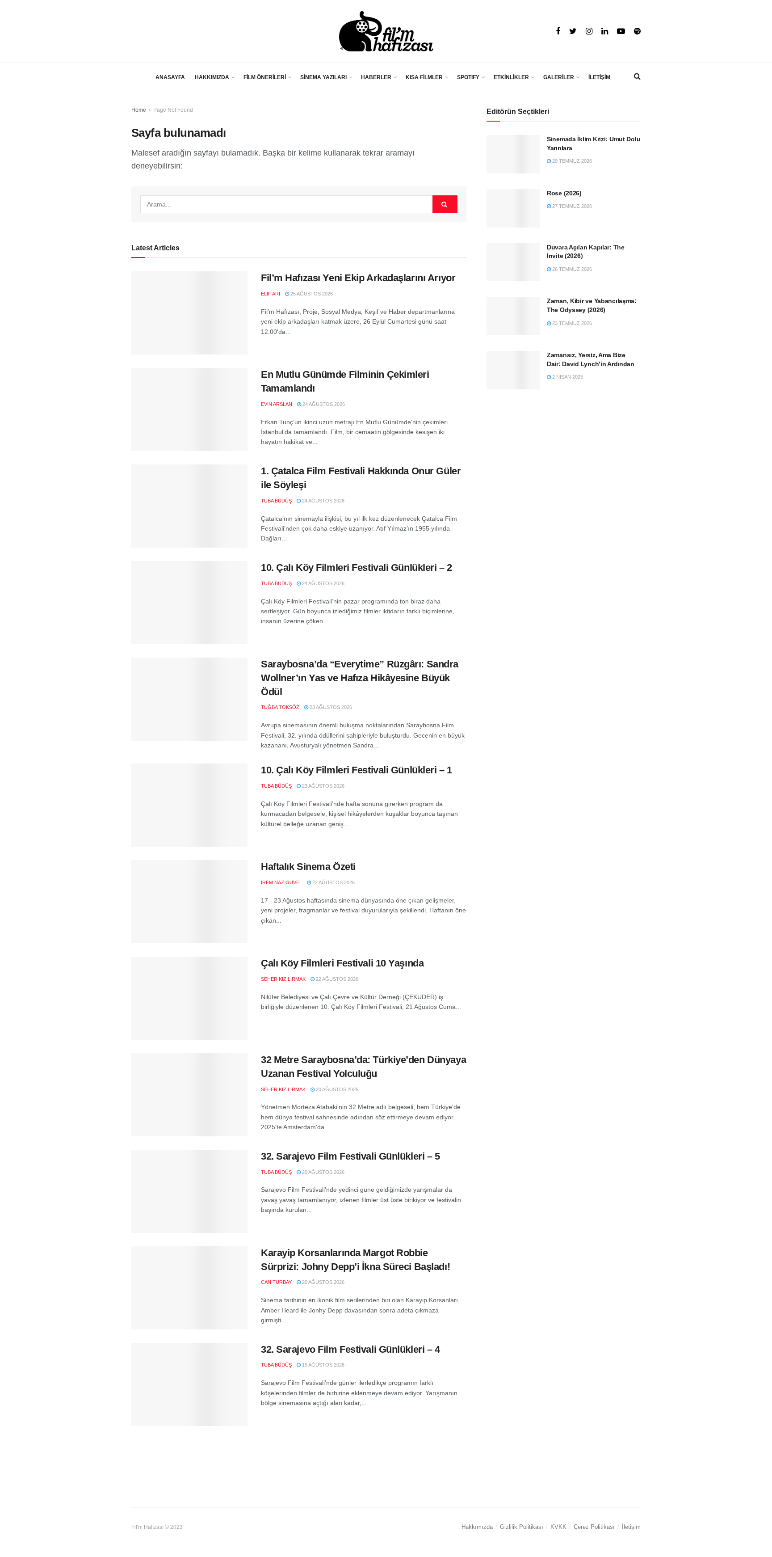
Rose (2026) (564, 193)
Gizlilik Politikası (521, 1526)
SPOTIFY (468, 77)
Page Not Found (173, 110)
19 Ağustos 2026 (322, 1364)
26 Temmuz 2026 (571, 269)
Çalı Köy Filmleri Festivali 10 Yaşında (342, 963)
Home (138, 110)
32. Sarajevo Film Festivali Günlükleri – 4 (350, 1349)
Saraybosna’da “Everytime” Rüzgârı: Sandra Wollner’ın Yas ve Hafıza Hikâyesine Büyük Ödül (359, 677)
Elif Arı (270, 293)
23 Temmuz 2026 (571, 323)
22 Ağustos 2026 (333, 882)
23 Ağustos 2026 (330, 707)
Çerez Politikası (594, 1526)
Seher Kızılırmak (283, 979)
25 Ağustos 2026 (311, 293)
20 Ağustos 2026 (336, 1089)
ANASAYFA (170, 77)
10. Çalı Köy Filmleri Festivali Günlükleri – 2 (356, 567)
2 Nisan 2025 (567, 377)
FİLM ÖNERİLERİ (264, 77)
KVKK (558, 1526)
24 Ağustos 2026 (323, 404)
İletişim (631, 1526)
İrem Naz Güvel (281, 882)
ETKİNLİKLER (511, 77)
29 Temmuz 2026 (571, 161)
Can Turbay (276, 1282)
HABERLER (376, 77)
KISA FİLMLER (424, 77)
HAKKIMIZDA (212, 77)
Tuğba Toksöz (280, 707)
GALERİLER (558, 77)
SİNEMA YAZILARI (323, 77)
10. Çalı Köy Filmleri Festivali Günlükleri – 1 (356, 770)
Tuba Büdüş (276, 500)
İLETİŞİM (599, 77)
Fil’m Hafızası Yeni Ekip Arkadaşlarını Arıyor (358, 277)
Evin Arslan (276, 404)
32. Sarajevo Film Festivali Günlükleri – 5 (350, 1156)
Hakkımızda (477, 1526)
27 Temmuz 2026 (571, 206)
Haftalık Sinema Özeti (308, 866)
